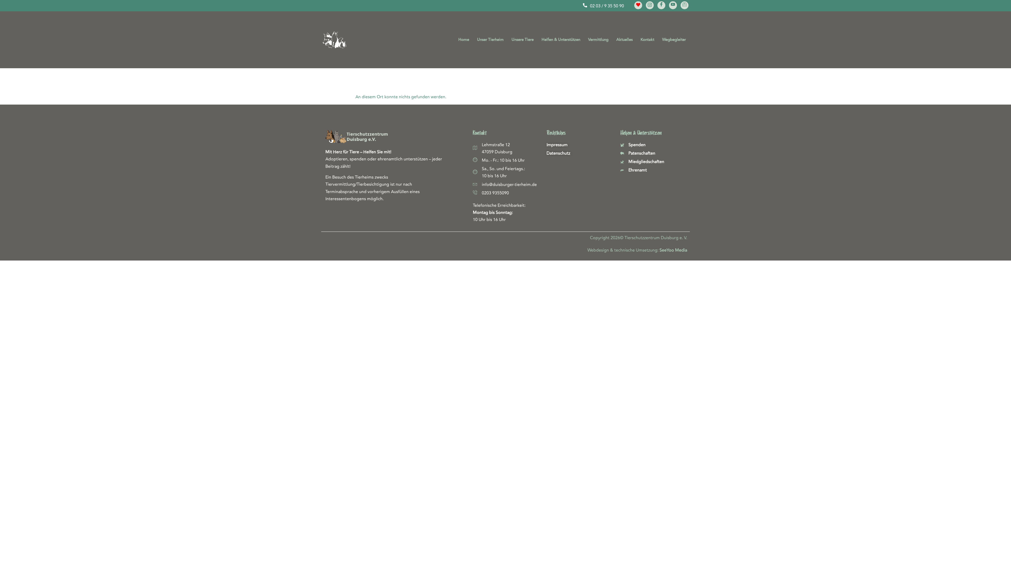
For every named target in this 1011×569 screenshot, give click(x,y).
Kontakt (647, 40)
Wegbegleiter (674, 40)
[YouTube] (673, 5)
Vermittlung (598, 40)
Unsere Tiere (523, 40)
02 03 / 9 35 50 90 (607, 6)
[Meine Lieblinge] (638, 5)
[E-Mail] (684, 5)
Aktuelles (624, 40)
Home (463, 40)
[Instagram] (650, 5)
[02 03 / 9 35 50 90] (585, 5)
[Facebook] (661, 5)
